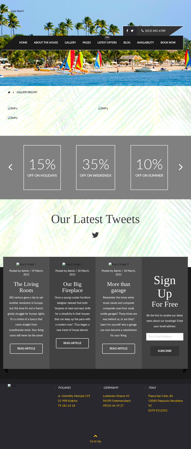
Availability (145, 42)
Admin (25, 271)
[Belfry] (13, 108)
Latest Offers (107, 42)
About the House (46, 42)
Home (23, 42)
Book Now (168, 42)
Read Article (26, 348)
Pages (87, 42)
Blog (126, 42)
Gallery (70, 42)
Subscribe (165, 351)
